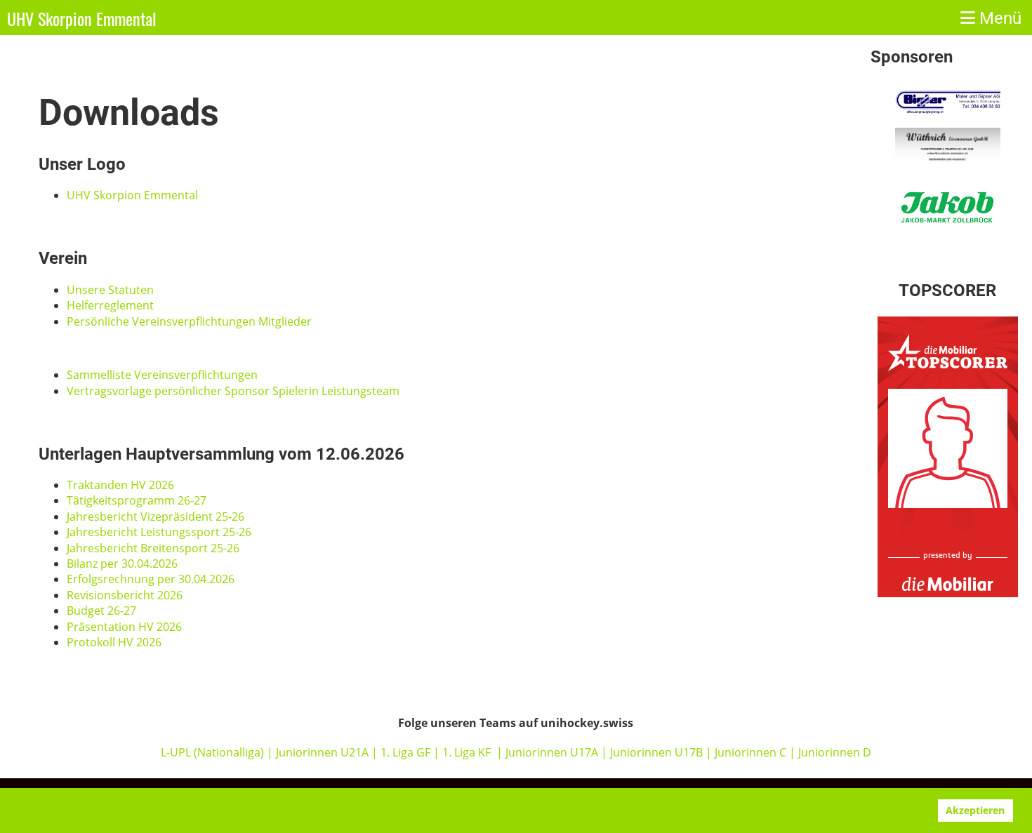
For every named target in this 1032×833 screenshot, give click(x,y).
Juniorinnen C (749, 752)
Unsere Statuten (110, 290)
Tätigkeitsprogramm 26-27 (136, 500)
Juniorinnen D (834, 752)
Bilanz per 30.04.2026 (122, 563)
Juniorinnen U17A (551, 752)
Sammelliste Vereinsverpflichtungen (162, 374)
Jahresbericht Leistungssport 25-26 (159, 532)
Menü (998, 18)
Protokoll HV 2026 (114, 642)
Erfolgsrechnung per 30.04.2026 (150, 579)
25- (224, 516)
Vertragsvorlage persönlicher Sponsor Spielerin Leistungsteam (233, 391)
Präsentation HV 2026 (124, 626)
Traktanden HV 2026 (120, 485)
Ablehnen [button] (898, 810)
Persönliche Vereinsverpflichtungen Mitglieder (189, 321)
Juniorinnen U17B (656, 752)
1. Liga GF (407, 752)
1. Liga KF (466, 752)
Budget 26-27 (101, 610)
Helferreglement (110, 305)
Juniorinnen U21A (323, 752)
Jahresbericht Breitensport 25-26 (153, 548)
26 (238, 516)
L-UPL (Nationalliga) (212, 752)
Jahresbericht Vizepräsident (141, 516)
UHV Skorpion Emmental (82, 19)
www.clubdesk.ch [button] (230, 811)
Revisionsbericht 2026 (125, 595)
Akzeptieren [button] (975, 810)
